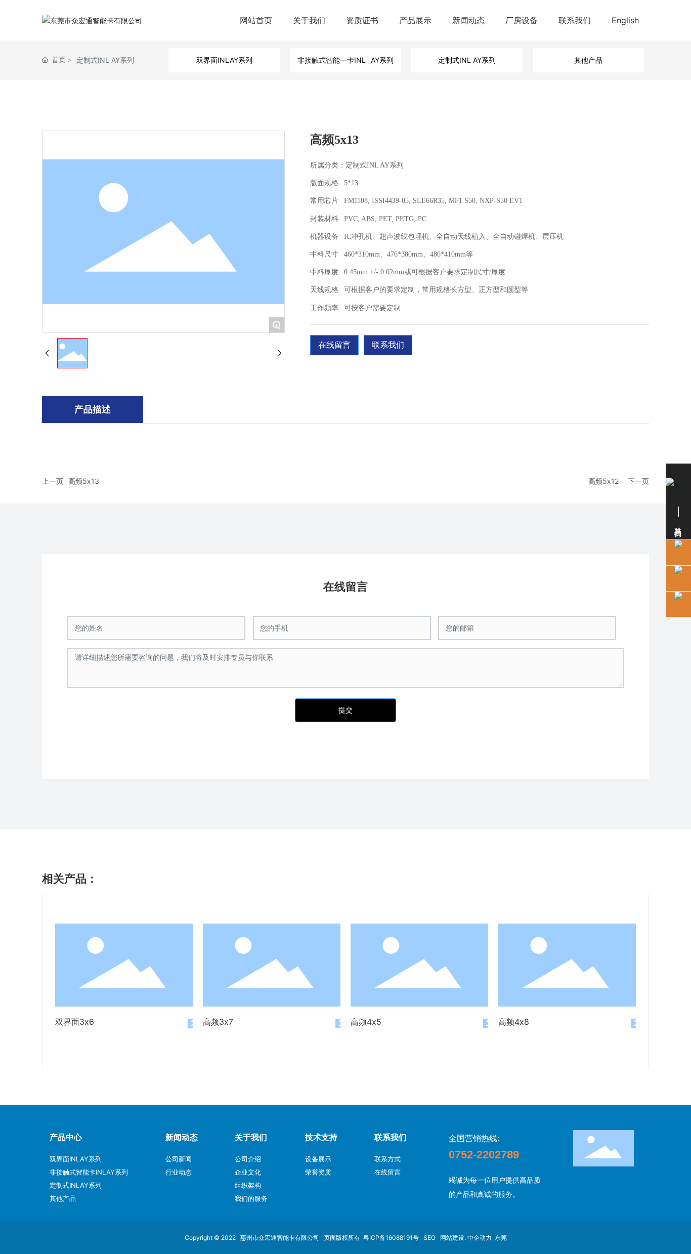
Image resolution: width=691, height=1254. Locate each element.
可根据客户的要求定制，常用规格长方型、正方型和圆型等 (436, 290)
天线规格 (324, 290)
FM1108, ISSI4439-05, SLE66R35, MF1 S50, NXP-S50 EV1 (433, 200)
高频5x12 (603, 481)
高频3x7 (218, 1022)
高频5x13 (83, 481)
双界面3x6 (74, 1022)
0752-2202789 (484, 1154)
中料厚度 (324, 272)
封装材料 (324, 219)
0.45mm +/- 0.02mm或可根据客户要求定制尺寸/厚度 (424, 272)
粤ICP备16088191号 (391, 1237)
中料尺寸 (324, 254)
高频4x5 (366, 1022)
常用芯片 (324, 200)
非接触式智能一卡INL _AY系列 (345, 60)
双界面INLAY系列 (224, 60)
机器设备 (324, 236)
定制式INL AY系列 (105, 60)
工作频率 (324, 308)
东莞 (501, 1237)
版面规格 (324, 183)
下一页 (638, 481)
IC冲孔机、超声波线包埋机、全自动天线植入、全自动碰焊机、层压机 (454, 236)
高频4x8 (513, 1022)
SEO (430, 1237)
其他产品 (588, 60)
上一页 (52, 481)
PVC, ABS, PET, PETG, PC (385, 219)
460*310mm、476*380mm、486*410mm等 (408, 254)
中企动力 (479, 1237)
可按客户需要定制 (372, 308)
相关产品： (70, 878)
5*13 (351, 183)
